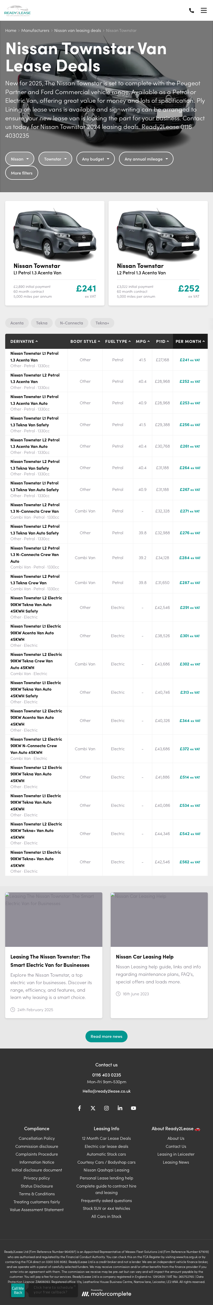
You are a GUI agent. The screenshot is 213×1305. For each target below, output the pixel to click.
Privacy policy (37, 1178)
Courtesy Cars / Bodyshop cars (106, 1162)
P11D (160, 341)
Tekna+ (102, 322)
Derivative (22, 341)
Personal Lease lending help (106, 1178)
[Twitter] (93, 1109)
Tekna (42, 322)
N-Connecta (71, 322)
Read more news (106, 1036)
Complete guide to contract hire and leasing (106, 1189)
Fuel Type (116, 341)
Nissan (17, 159)
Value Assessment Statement (37, 1209)
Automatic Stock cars (106, 1154)
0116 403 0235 (106, 1074)
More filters (21, 173)
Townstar (52, 159)
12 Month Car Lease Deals (106, 1138)
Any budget (93, 159)
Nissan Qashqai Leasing (106, 1169)
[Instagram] (106, 1109)
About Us (176, 1138)
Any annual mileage (144, 159)
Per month (188, 341)
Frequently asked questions (106, 1200)
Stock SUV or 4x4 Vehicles (106, 1208)
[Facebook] (79, 1109)
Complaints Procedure (37, 1154)
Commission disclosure (36, 1146)
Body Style (83, 341)
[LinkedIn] (120, 1109)
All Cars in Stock (106, 1216)
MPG (141, 341)
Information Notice (36, 1162)
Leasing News (176, 1162)
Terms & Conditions (37, 1193)
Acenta (17, 322)
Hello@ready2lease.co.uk (107, 1091)
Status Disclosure (37, 1186)
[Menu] (203, 10)
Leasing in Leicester (176, 1154)
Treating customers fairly (37, 1201)
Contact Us (176, 1146)
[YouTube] (133, 1109)
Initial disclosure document (37, 1169)
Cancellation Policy (37, 1138)
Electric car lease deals (106, 1146)
